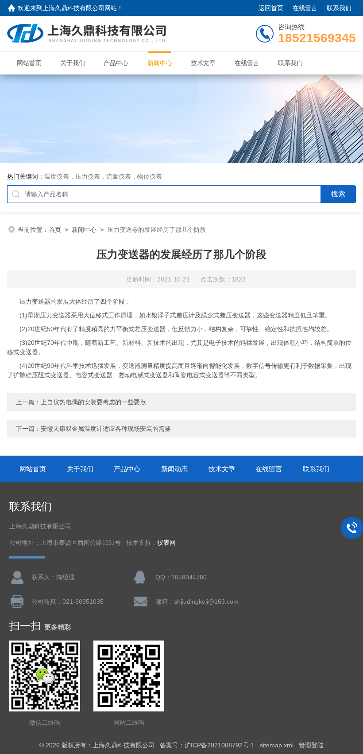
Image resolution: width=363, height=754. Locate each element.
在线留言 (305, 8)
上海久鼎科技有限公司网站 (79, 8)
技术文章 (203, 62)
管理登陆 (311, 745)
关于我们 (72, 62)
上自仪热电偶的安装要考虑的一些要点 (93, 402)
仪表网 (166, 542)
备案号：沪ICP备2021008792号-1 (207, 745)
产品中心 (116, 62)
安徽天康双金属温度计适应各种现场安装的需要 (106, 428)
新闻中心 (159, 62)
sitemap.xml (276, 745)
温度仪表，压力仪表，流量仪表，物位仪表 (103, 176)
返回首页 (271, 8)
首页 (55, 229)
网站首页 (29, 62)
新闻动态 (174, 469)
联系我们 (339, 8)
